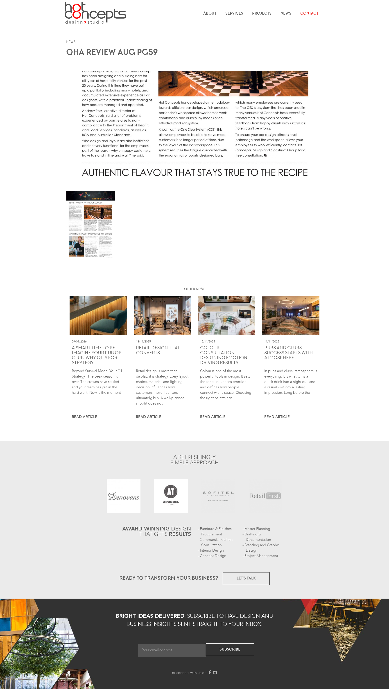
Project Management (261, 555)
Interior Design (212, 550)
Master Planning (257, 528)
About (209, 14)
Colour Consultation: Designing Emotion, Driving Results (224, 356)
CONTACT (309, 14)
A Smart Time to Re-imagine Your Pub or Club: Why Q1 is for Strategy (97, 356)
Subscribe (229, 650)
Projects (261, 14)
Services (234, 14)
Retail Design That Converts (158, 351)
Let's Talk (246, 579)
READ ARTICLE (84, 416)
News (285, 14)
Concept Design (213, 555)
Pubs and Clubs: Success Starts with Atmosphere (288, 353)
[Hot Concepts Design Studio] (96, 13)
